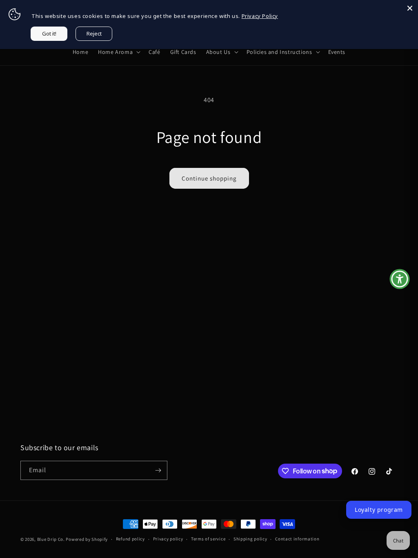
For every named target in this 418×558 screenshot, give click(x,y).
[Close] (410, 8)
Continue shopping (209, 178)
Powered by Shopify (87, 539)
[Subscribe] (158, 470)
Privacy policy (168, 539)
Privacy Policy (260, 16)
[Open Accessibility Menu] (399, 279)
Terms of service (208, 539)
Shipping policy (250, 539)
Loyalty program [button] (379, 509)
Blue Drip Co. (51, 539)
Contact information (297, 539)
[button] (118, 51)
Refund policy (130, 539)
